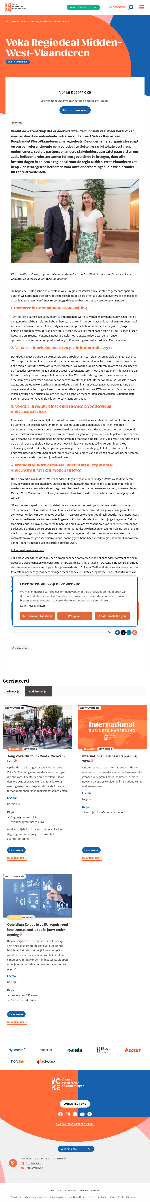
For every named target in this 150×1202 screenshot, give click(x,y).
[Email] (134, 632)
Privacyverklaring (58, 1197)
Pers (59, 1190)
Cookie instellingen (97, 1197)
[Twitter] (123, 632)
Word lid (95, 1190)
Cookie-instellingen (112, 616)
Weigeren (75, 616)
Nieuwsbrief (70, 1190)
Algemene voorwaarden (36, 1197)
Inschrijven (17, 858)
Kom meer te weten (32, 605)
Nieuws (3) (13, 691)
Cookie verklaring (77, 1197)
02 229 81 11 (33, 1163)
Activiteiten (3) (38, 691)
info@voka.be (34, 1167)
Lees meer (17, 850)
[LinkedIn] (129, 632)
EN (52, 1190)
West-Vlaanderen (20, 648)
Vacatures (83, 1190)
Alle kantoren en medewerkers (75, 1123)
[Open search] (132, 7)
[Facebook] (117, 632)
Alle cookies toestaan (37, 616)
